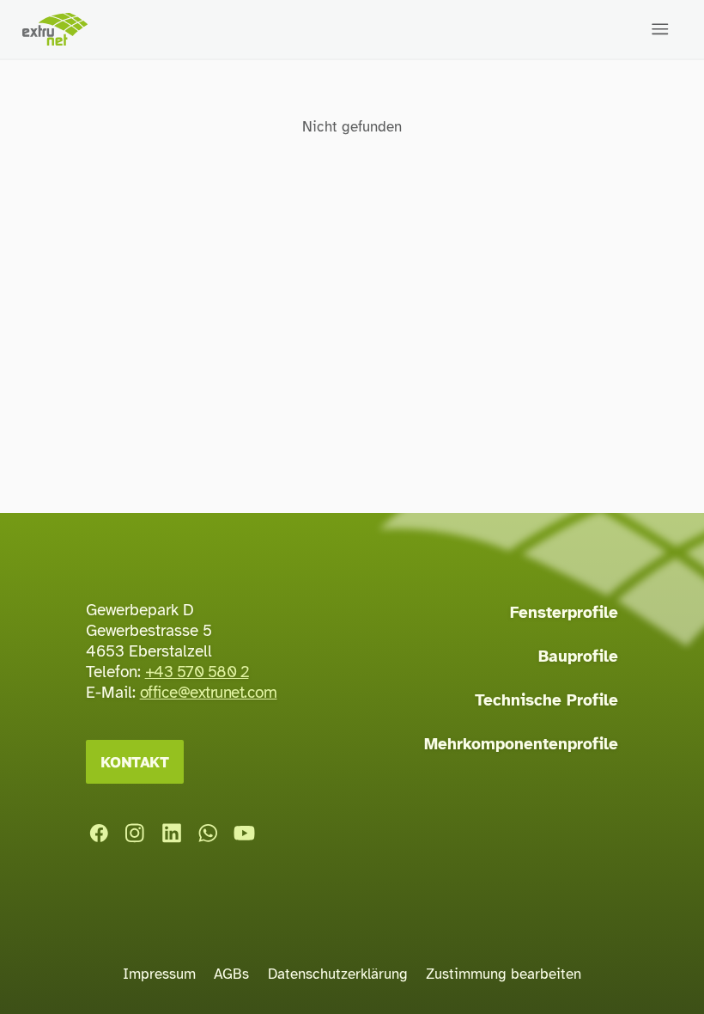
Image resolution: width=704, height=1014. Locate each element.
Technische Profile (546, 700)
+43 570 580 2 (197, 672)
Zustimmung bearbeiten (503, 974)
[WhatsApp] (208, 833)
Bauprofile (578, 656)
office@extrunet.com (208, 692)
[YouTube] (245, 833)
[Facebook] (99, 833)
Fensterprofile (564, 612)
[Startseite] (54, 29)
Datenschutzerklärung (338, 974)
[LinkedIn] (172, 833)
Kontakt (134, 762)
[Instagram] (135, 833)
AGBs (231, 974)
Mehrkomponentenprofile (521, 744)
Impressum (159, 974)
